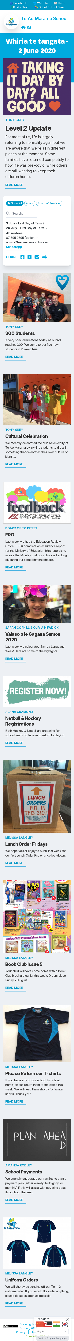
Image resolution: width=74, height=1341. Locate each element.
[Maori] (48, 1324)
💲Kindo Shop (19, 7)
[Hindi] (56, 1324)
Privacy (20, 1332)
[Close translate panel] (67, 1319)
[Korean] (65, 1324)
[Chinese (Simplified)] (40, 1324)
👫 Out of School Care (49, 7)
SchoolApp (14, 247)
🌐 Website (40, 3)
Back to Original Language (52, 1338)
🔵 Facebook (18, 3)
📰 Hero (59, 3)
